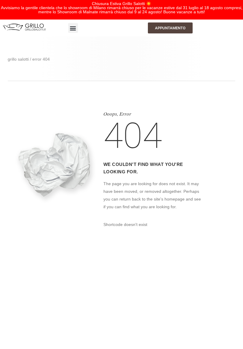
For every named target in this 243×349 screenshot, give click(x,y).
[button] (73, 28)
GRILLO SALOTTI (18, 59)
